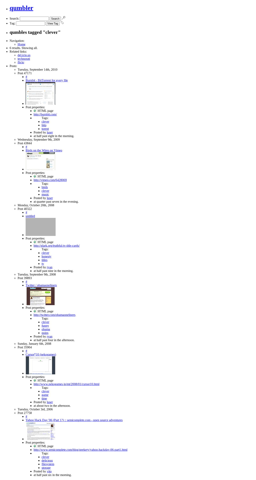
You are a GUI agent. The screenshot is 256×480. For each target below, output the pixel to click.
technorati (24, 58)
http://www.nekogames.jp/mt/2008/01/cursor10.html (66, 384)
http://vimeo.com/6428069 (50, 180)
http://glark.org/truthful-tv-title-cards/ (57, 245)
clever (45, 121)
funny (45, 325)
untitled (30, 216)
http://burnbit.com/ (45, 114)
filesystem (48, 464)
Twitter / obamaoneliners (41, 285)
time (44, 398)
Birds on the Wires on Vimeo (44, 150)
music (45, 194)
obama (46, 329)
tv (43, 263)
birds (45, 187)
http (44, 125)
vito (49, 471)
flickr (21, 62)
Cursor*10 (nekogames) (41, 354)
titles (44, 260)
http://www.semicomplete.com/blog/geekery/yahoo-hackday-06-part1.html (80, 449)
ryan (49, 267)
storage (46, 467)
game (45, 395)
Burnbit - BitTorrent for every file (47, 80)
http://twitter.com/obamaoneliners (54, 315)
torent (45, 128)
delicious (47, 460)
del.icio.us (24, 55)
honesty (46, 256)
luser (50, 132)
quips (45, 333)
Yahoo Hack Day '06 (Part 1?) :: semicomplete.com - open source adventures (74, 420)
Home (21, 44)
